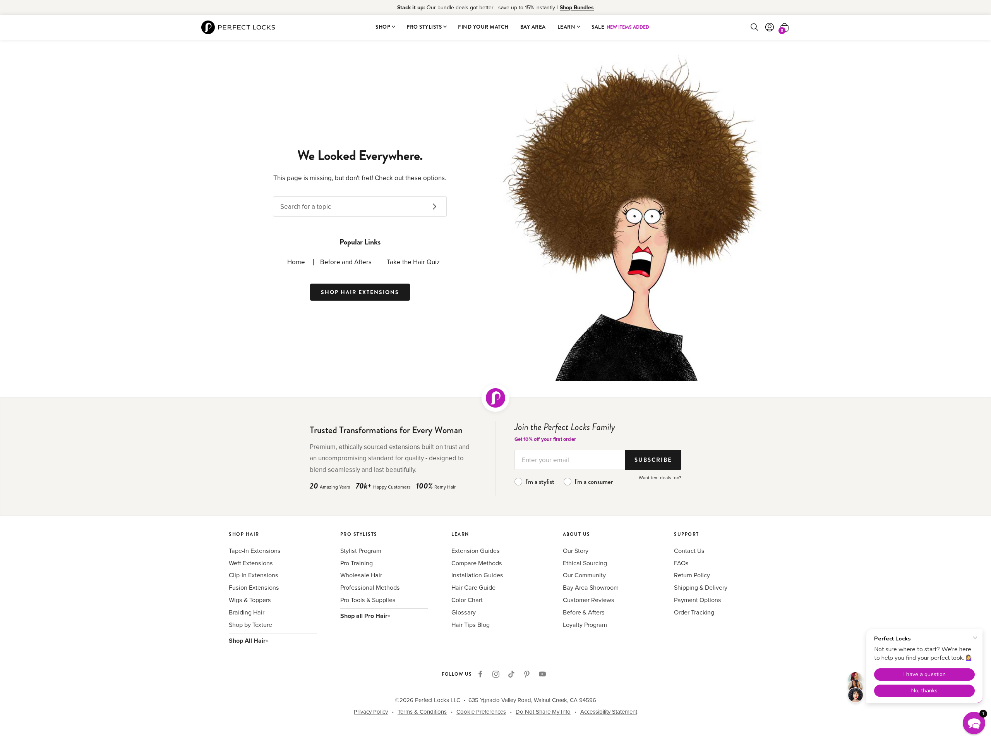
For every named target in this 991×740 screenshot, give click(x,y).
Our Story (575, 550)
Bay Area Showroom (591, 587)
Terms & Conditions (422, 711)
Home (296, 262)
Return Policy (692, 575)
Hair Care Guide (473, 587)
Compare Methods (476, 563)
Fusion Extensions (254, 587)
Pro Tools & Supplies (368, 599)
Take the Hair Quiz (413, 262)
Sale (620, 27)
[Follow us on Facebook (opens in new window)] (480, 674)
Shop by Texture (250, 624)
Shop (382, 27)
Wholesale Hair (361, 575)
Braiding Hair (246, 612)
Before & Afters (584, 612)
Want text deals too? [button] (660, 477)
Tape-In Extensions (255, 550)
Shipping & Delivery (700, 587)
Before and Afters (346, 262)
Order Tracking (694, 612)
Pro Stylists (424, 27)
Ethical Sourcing (585, 563)
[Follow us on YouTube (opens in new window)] (542, 674)
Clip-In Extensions (253, 575)
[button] (974, 723)
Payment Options (697, 599)
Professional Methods (370, 587)
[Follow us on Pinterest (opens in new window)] (527, 674)
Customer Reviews (588, 599)
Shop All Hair (247, 640)
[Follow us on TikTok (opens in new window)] (511, 674)
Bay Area (533, 27)
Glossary (463, 612)
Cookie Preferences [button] (481, 711)
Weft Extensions (251, 563)
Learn (566, 27)
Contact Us (689, 550)
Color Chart (467, 599)
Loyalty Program (585, 624)
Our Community (584, 575)
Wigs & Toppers (250, 599)
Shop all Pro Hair (363, 615)
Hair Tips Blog (470, 624)
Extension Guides (475, 550)
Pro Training (356, 563)
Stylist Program (360, 550)
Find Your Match (483, 27)
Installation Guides (477, 575)
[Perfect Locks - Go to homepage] (495, 398)
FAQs (681, 563)
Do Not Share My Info (543, 711)
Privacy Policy (371, 711)
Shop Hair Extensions (360, 292)
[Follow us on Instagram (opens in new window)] (496, 674)
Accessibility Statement (608, 711)
